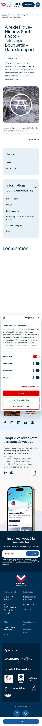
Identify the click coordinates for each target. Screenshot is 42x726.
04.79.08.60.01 (25, 713)
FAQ (6, 634)
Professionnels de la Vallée (29, 598)
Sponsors (27, 609)
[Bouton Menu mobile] (38, 4)
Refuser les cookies (21, 407)
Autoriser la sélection (21, 400)
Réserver (28, 4)
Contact (21, 721)
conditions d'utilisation (24, 562)
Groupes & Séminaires (8, 598)
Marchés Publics (27, 630)
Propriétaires (28, 604)
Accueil (4, 15)
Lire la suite (31, 139)
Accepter (21, 393)
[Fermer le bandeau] (38, 318)
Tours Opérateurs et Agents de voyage (10, 608)
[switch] (36, 363)
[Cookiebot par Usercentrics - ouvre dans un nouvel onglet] (25, 317)
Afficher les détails (27, 387)
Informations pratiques (9, 628)
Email (16, 713)
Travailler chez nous (29, 623)
